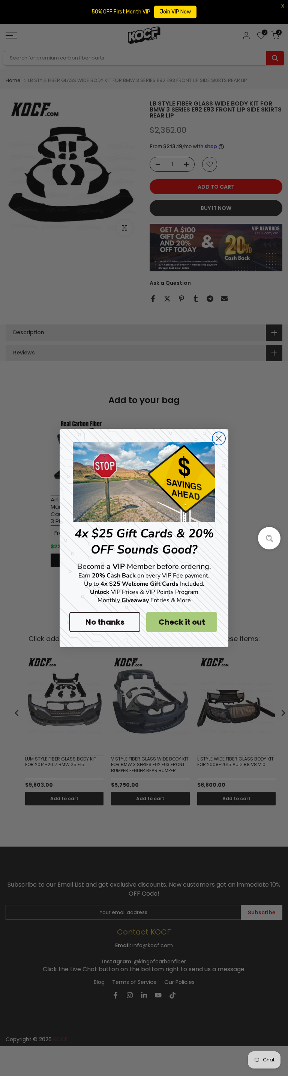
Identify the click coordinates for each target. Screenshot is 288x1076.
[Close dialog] (218, 438)
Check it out (182, 622)
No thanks (105, 622)
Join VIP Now (175, 12)
